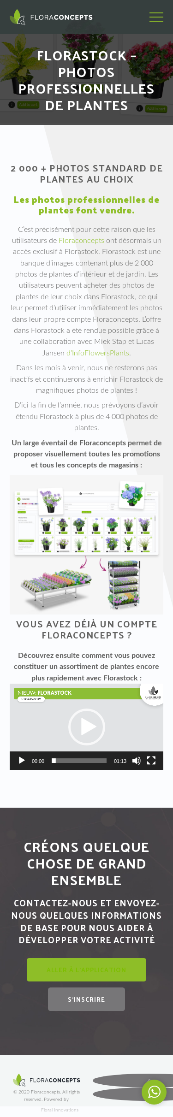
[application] (86, 727)
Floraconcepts (81, 240)
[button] (86, 727)
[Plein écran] (151, 760)
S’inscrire (86, 999)
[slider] (79, 760)
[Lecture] (21, 760)
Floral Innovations (59, 1110)
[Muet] (136, 760)
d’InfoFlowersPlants (97, 353)
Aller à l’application (86, 969)
